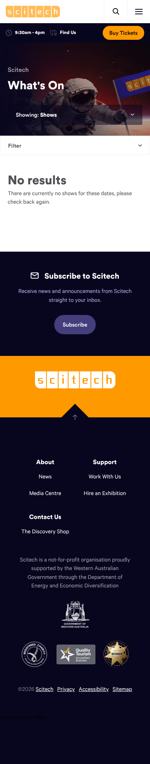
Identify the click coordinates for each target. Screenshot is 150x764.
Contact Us (45, 517)
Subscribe (75, 324)
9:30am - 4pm (30, 33)
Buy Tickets (123, 32)
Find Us (68, 33)
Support (105, 462)
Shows (48, 114)
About (45, 462)
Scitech (18, 70)
